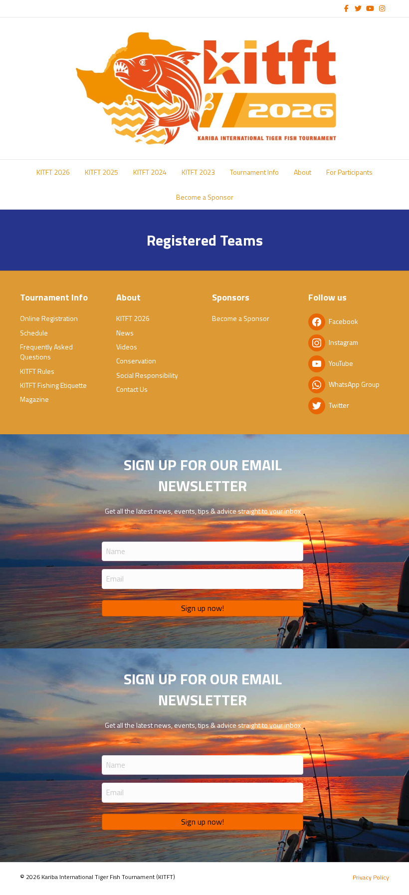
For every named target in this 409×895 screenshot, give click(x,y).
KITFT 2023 (198, 172)
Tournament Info (254, 172)
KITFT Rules (37, 371)
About (302, 172)
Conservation (136, 360)
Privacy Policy (371, 877)
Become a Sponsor (204, 197)
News (125, 332)
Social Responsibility (147, 375)
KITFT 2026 (53, 172)
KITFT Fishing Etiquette (53, 385)
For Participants (349, 172)
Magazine (34, 399)
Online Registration (49, 318)
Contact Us (132, 389)
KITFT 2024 (150, 172)
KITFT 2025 (101, 172)
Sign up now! (202, 608)
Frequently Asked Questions (46, 351)
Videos (126, 346)
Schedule (34, 332)
